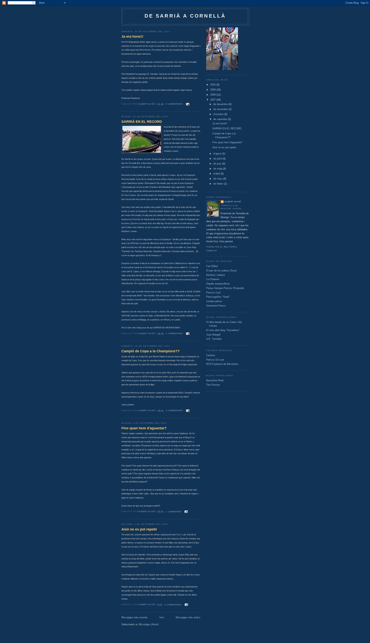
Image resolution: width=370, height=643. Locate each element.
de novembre (221, 109)
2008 (213, 94)
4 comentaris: (175, 410)
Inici (161, 617)
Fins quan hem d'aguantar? (143, 428)
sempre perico (214, 301)
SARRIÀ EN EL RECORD (141, 122)
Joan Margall (213, 334)
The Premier (213, 384)
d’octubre (218, 114)
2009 (213, 89)
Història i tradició (215, 275)
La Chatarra (212, 279)
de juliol (218, 158)
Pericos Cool (213, 292)
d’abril (217, 173)
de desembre (221, 104)
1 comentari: (174, 512)
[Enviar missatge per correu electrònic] (187, 104)
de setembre (220, 119)
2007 (213, 99)
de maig (218, 168)
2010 (213, 84)
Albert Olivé (233, 202)
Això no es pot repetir (139, 529)
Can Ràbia (212, 266)
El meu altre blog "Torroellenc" (223, 330)
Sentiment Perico (215, 305)
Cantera (210, 355)
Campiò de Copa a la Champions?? (150, 351)
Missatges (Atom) (149, 624)
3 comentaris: (175, 333)
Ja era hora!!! (132, 36)
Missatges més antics (188, 617)
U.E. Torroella (213, 338)
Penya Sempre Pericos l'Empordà (225, 288)
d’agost (217, 153)
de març (218, 178)
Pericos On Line (215, 359)
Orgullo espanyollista (218, 283)
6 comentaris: (175, 104)
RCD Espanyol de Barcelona (222, 364)
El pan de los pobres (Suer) (221, 270)
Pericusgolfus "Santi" (218, 296)
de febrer (218, 183)
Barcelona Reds (215, 380)
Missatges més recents (134, 617)
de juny (217, 163)
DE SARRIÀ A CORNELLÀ (185, 16)
